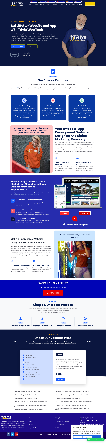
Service (42, 5)
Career (68, 5)
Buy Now (60, 379)
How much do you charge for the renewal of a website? (72, 395)
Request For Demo (18, 46)
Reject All (87, 437)
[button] (64, 213)
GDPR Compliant (59, 424)
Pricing (30, 421)
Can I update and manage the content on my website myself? (74, 401)
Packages (55, 5)
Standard (59, 354)
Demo (48, 5)
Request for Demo (34, 428)
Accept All (96, 437)
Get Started (90, 4)
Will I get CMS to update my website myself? (69, 398)
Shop (62, 5)
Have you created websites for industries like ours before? (73, 391)
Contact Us (32, 46)
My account (49, 434)
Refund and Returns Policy (62, 421)
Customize (78, 437)
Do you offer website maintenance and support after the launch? (72, 409)
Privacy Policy (58, 418)
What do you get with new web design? (26, 398)
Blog (73, 5)
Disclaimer (58, 428)
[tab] (32, 391)
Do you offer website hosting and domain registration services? (30, 405)
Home (30, 5)
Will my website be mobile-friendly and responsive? (71, 405)
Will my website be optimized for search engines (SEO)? (31, 409)
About (36, 5)
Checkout (63, 434)
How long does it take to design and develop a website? (31, 401)
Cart (56, 434)
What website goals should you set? (25, 395)
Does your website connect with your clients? (28, 391)
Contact (79, 5)
